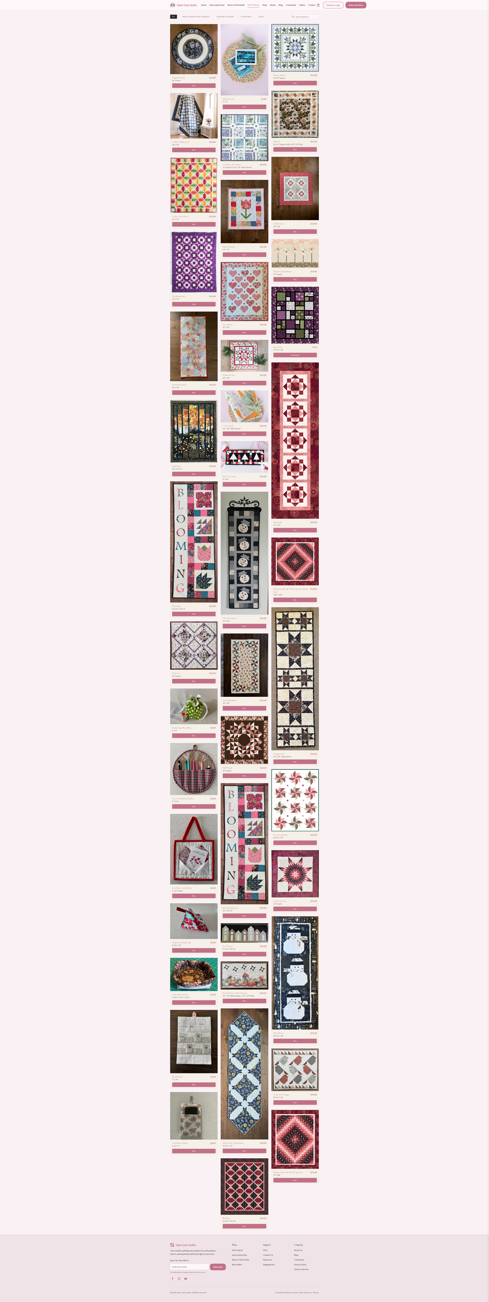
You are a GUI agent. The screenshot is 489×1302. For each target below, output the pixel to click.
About (273, 5)
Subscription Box (217, 5)
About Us (298, 1250)
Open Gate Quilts (186, 1244)
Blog (281, 5)
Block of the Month (236, 5)
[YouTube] (185, 1278)
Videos (302, 5)
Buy (193, 85)
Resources (267, 1259)
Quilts (261, 17)
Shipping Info (269, 1264)
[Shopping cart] (318, 5)
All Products (237, 1250)
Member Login (333, 5)
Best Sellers (237, 1264)
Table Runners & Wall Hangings (196, 17)
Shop (265, 5)
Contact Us (268, 1255)
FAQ (265, 1250)
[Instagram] (179, 1278)
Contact (311, 5)
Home (203, 5)
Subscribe (218, 1267)
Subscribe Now (356, 5)
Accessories (246, 17)
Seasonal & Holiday (225, 17)
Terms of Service (301, 1269)
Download (295, 355)
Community (291, 5)
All (173, 17)
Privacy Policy (300, 1264)
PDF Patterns (254, 5)
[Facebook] (172, 1278)
